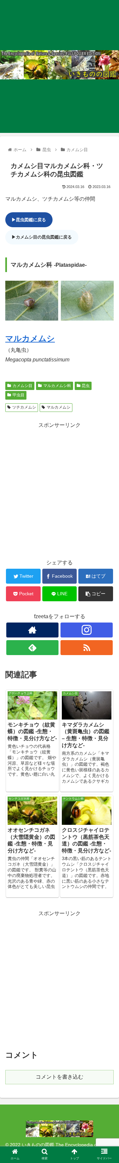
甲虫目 (18, 395)
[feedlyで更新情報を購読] (32, 647)
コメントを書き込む (59, 1077)
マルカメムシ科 (57, 385)
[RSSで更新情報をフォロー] (86, 647)
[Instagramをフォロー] (86, 630)
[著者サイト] (32, 630)
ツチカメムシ (24, 407)
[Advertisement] (59, 490)
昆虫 (86, 385)
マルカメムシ (30, 338)
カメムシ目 (22, 385)
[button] (106, 774)
